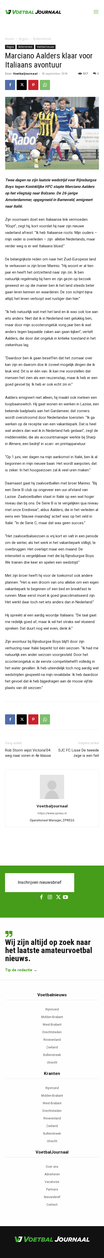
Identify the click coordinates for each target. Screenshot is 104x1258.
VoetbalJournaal (25, 73)
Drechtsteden (52, 1032)
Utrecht (52, 1062)
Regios (23, 39)
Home (9, 39)
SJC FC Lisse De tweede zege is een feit (78, 753)
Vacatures (52, 1182)
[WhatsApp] (45, 85)
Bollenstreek (42, 39)
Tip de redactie (18, 970)
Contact (52, 1204)
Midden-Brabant (52, 1017)
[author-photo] (52, 799)
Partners (52, 1189)
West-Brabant (52, 1024)
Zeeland (52, 1047)
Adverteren (52, 1174)
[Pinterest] (33, 85)
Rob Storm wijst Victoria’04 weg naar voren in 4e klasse (28, 753)
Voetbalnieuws (45, 47)
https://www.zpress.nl (52, 813)
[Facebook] (10, 85)
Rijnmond (52, 1009)
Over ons (52, 1166)
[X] (22, 85)
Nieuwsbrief (52, 1197)
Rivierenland (52, 1040)
